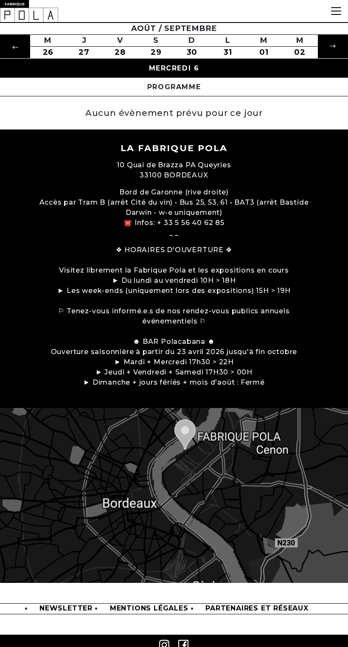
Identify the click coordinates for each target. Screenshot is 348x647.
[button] (15, 46)
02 (300, 52)
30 (192, 52)
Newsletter (66, 609)
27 (84, 52)
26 (48, 52)
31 (228, 52)
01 (264, 52)
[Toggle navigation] (336, 11)
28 (120, 52)
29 (156, 52)
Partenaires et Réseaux (257, 609)
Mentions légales (149, 609)
